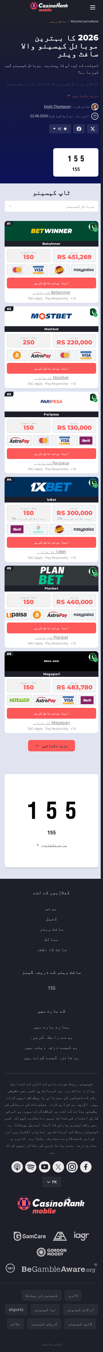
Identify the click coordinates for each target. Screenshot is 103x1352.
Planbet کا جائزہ (50, 637)
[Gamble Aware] (58, 1268)
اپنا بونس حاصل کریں (50, 283)
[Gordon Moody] (50, 1252)
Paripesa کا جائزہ (50, 463)
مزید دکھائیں (54, 745)
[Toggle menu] (92, 7)
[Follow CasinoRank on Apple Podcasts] (16, 1167)
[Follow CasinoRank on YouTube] (43, 1167)
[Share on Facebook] (79, 128)
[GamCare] (28, 1236)
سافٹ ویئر (50, 929)
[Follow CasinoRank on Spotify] (29, 1167)
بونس (50, 908)
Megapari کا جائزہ (50, 722)
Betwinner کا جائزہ (50, 292)
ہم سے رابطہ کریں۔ (50, 1037)
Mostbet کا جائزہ (50, 377)
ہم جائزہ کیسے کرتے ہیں (50, 1057)
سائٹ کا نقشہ (50, 949)
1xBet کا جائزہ (50, 551)
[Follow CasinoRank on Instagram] (71, 1167)
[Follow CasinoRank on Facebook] (84, 1167)
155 (50, 988)
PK (53, 1181)
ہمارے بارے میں (50, 1027)
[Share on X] (92, 128)
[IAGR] (80, 1236)
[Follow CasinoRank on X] (57, 1167)
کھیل (50, 918)
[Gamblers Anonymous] (59, 1236)
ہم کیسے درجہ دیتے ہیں (50, 1047)
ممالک (50, 939)
